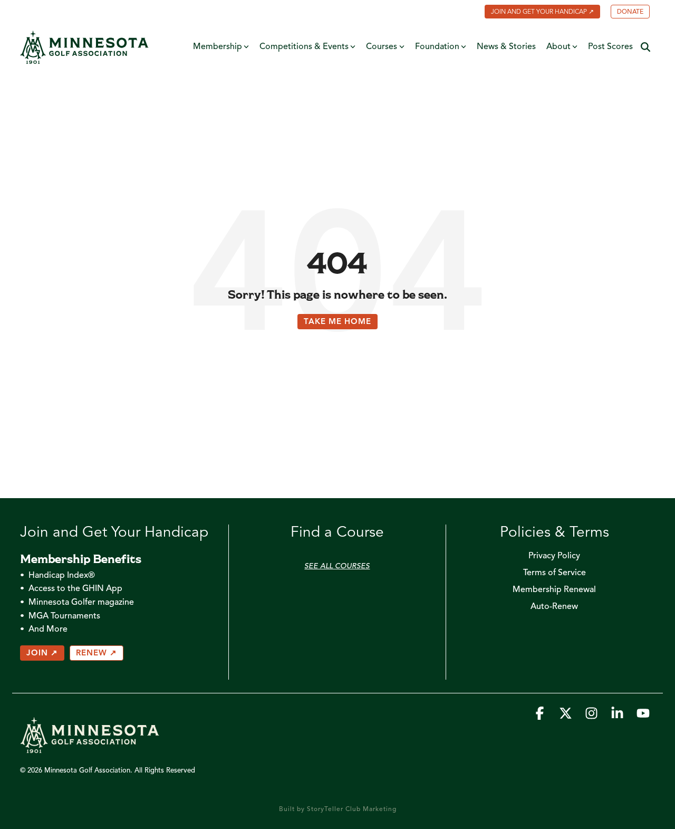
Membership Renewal (554, 590)
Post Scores (610, 47)
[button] (541, 716)
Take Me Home (337, 322)
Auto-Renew (554, 607)
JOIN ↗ (42, 654)
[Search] (645, 47)
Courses (381, 47)
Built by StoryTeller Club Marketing (338, 809)
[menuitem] (537, 13)
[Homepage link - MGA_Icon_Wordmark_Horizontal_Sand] (89, 748)
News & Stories (506, 47)
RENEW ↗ (96, 654)
